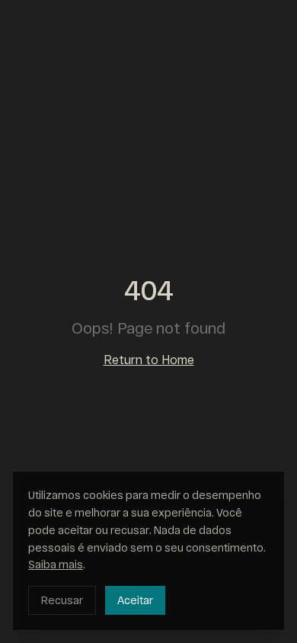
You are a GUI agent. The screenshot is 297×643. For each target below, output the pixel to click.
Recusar (62, 599)
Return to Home (149, 359)
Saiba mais (55, 564)
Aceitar (135, 599)
